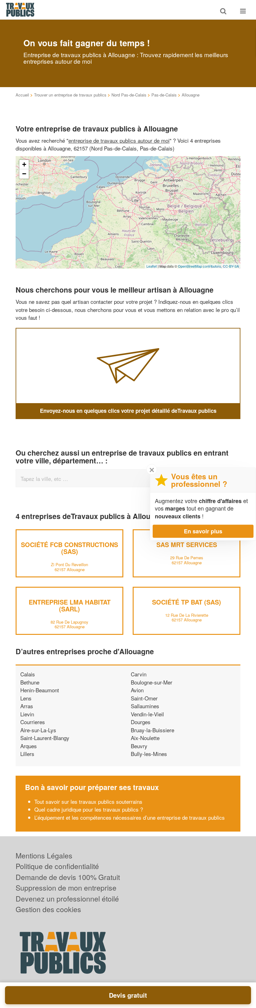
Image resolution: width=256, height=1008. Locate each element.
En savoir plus (203, 531)
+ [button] (24, 164)
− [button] (24, 174)
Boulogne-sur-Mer (151, 682)
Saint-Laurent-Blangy (44, 738)
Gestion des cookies (48, 909)
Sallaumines (145, 706)
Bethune (29, 682)
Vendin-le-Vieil (147, 714)
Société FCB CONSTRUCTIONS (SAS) (69, 548)
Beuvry (139, 746)
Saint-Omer (144, 698)
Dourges (140, 722)
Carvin (138, 674)
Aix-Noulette (145, 738)
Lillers (27, 754)
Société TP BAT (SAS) (186, 601)
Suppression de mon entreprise (66, 887)
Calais (27, 674)
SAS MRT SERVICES (186, 544)
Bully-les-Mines (149, 754)
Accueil (22, 95)
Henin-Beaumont (39, 690)
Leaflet (151, 266)
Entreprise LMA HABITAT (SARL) (70, 605)
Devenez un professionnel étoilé (67, 898)
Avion (137, 690)
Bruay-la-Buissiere (152, 730)
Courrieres (32, 722)
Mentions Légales (44, 855)
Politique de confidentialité (57, 866)
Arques (28, 746)
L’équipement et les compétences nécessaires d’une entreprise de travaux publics (129, 817)
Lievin (27, 714)
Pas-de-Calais (164, 95)
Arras (26, 706)
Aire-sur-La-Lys (38, 730)
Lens (26, 698)
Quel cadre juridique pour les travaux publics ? (88, 809)
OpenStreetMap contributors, (200, 266)
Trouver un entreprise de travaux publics (70, 95)
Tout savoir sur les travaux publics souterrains (88, 801)
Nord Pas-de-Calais (128, 95)
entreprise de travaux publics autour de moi (119, 140)
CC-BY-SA (231, 266)
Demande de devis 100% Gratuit (68, 877)
